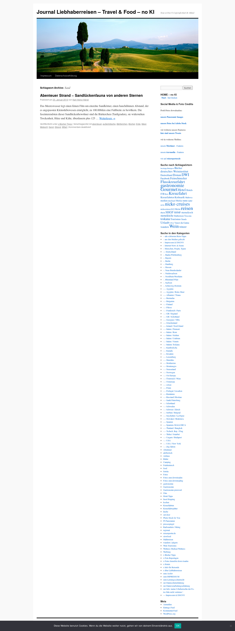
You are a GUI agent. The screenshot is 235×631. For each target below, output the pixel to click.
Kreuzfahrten (167, 197)
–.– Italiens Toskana (171, 344)
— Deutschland (169, 251)
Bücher (132, 123)
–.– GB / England (170, 313)
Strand (58, 126)
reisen (187, 208)
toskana (165, 219)
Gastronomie (168, 486)
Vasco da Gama (181, 222)
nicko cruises (177, 204)
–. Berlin (166, 261)
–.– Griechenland (170, 322)
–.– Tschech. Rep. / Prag (173, 431)
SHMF (177, 212)
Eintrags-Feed (169, 607)
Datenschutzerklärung (66, 75)
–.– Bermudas (169, 298)
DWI (185, 174)
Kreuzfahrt (178, 193)
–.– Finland (168, 304)
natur (190, 200)
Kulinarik (180, 197)
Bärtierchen (122, 123)
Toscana (187, 215)
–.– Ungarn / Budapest (172, 437)
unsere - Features (172, 145)
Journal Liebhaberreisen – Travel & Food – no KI (95, 11)
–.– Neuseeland (169, 369)
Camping (167, 462)
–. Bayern (167, 257)
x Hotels (166, 564)
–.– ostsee (167, 384)
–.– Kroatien (168, 353)
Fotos (165, 474)
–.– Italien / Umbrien (171, 338)
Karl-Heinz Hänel (81, 99)
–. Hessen (167, 267)
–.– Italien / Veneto (171, 341)
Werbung (167, 551)
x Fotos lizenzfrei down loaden (175, 561)
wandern (165, 226)
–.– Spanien (168, 421)
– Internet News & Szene (173, 245)
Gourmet (169, 189)
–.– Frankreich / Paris (172, 310)
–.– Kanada (168, 350)
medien (164, 200)
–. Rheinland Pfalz (170, 279)
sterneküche (167, 215)
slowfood (167, 536)
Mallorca (188, 197)
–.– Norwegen (169, 372)
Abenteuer (167, 449)
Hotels (189, 190)
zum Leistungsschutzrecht (173, 579)
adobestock (167, 452)
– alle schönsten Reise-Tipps (174, 236)
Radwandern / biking (171, 527)
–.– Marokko (168, 360)
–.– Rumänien (169, 394)
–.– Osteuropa (169, 381)
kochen (166, 502)
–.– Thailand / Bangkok (172, 428)
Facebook (165, 178)
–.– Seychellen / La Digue (173, 415)
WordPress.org (169, 613)
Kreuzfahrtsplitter (170, 508)
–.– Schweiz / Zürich (171, 409)
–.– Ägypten (168, 288)
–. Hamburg (168, 264)
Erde (138, 123)
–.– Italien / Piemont (171, 329)
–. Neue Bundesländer (172, 270)
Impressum (46, 75)
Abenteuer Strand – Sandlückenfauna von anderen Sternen (91, 95)
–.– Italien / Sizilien (171, 335)
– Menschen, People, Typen (174, 248)
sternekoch (187, 212)
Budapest (170, 168)
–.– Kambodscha (170, 347)
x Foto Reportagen (170, 558)
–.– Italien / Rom (170, 332)
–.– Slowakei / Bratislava (173, 418)
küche (165, 511)
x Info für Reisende (171, 567)
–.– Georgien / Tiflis (171, 319)
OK (177, 625)
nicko (162, 205)
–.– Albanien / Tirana (171, 295)
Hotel (182, 189)
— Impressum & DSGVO (174, 595)
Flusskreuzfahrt (173, 181)
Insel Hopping (169, 499)
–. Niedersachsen (170, 273)
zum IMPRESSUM (171, 576)
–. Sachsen (167, 282)
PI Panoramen (169, 520)
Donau (177, 175)
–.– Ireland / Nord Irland (173, 326)
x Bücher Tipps (65, 123)
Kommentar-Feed (170, 610)
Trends (184, 219)
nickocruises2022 (168, 209)
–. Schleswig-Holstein (172, 285)
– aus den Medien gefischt (174, 239)
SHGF (169, 212)
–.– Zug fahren (169, 446)
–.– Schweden (169, 406)
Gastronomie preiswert (172, 490)
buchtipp (164, 168)
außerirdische (109, 123)
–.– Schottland (169, 403)
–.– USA (167, 440)
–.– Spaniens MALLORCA (174, 425)
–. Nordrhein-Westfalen (172, 276)
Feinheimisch (168, 465)
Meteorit (44, 126)
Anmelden (167, 604)
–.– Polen (167, 387)
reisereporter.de (169, 533)
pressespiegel (168, 524)
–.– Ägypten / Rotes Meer (173, 291)
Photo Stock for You (171, 517)
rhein (163, 212)
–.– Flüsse (167, 307)
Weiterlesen (107, 118)
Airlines (166, 455)
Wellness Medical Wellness (174, 548)
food (165, 468)
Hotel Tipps (168, 496)
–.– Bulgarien (168, 301)
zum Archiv (168, 573)
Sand (51, 126)
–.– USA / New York (172, 443)
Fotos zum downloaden (172, 477)
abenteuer (97, 123)
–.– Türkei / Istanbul (171, 434)
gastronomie (172, 185)
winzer (182, 226)
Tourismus (175, 219)
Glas (165, 493)
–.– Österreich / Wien (172, 378)
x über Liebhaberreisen (172, 570)
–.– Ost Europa (169, 375)
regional (166, 530)
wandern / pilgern (170, 542)
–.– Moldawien (169, 363)
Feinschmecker (178, 178)
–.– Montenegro (169, 366)
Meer (144, 123)
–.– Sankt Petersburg (171, 400)
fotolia (165, 471)
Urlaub (165, 222)
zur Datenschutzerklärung (173, 582)
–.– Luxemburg (169, 356)
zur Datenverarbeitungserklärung (176, 585)
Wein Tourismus (170, 545)
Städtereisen (179, 215)
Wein (174, 226)
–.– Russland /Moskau (172, 397)
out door (166, 514)
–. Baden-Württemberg (172, 254)
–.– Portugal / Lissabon (172, 390)
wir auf (170, 158)
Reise (177, 209)
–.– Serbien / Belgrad (171, 412)
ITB (162, 193)
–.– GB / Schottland (171, 316)
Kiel (166, 194)
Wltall (64, 126)
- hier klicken (169, 97)
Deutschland (166, 175)
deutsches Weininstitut (174, 171)
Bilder (165, 459)
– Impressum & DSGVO (173, 242)
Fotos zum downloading (173, 480)
